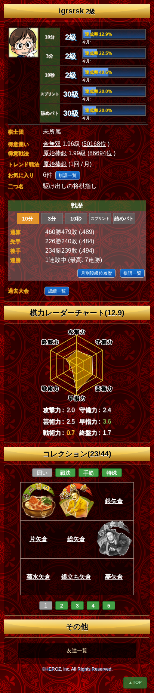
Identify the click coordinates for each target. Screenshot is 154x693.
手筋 (88, 473)
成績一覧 (57, 291)
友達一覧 (77, 650)
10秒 (75, 219)
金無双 (52, 144)
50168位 (94, 144)
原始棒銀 (55, 153)
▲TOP (135, 682)
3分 (52, 219)
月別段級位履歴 (96, 273)
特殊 (112, 473)
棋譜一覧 (68, 175)
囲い (42, 473)
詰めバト (124, 218)
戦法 (65, 473)
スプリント (100, 218)
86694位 (100, 153)
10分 (27, 219)
